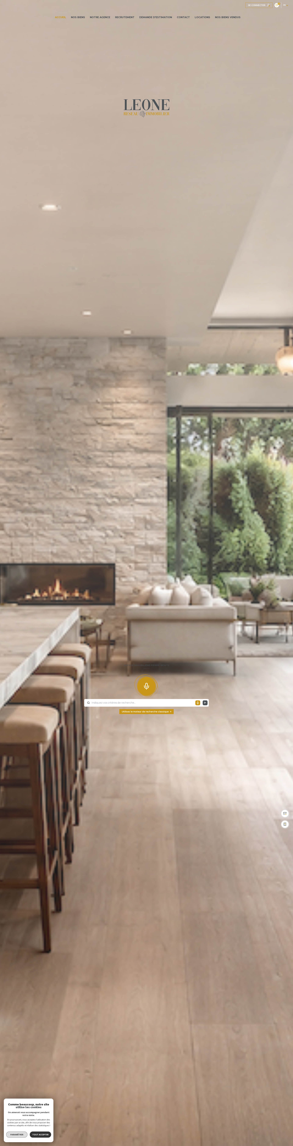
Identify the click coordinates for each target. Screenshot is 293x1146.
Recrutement (124, 17)
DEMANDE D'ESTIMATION (155, 17)
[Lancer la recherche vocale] (146, 685)
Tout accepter (40, 1134)
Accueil (60, 17)
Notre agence (100, 17)
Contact (183, 17)
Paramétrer (16, 1134)
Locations (202, 17)
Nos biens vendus (228, 17)
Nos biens (78, 17)
